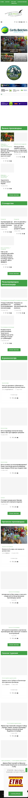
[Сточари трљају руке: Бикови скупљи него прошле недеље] (14, 486)
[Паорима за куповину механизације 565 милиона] (20, 293)
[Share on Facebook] (5, 161)
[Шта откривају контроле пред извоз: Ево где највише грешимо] (14, 417)
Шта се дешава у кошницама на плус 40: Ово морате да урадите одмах (20, 225)
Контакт (7, 1)
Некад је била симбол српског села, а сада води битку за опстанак (20, 149)
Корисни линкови (22, 1)
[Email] (21, 22)
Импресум (14, 3)
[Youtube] (19, 22)
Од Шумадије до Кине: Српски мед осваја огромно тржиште (7, 224)
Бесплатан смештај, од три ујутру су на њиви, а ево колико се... (21, 58)
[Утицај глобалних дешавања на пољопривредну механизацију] (7, 293)
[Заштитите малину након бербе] (7, 168)
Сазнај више (15, 794)
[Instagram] (18, 22)
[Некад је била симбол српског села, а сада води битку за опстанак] (20, 137)
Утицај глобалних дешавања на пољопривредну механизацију (7, 305)
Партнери (13, 1)
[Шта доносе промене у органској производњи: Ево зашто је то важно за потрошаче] (14, 616)
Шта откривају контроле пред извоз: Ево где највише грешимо (12, 431)
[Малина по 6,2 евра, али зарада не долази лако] (14, 535)
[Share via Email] (11, 161)
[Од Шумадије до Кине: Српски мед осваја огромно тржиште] (7, 212)
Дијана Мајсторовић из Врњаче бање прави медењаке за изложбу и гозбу (14, 764)
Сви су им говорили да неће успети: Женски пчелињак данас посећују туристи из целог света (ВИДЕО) (7, 257)
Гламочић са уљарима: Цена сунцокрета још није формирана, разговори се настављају (14, 50)
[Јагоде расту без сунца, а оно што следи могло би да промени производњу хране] (14, 580)
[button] (3, 48)
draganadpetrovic (9, 389)
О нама (2, 1)
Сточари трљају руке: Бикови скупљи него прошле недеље (11, 501)
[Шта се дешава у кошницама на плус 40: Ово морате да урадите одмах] (20, 212)
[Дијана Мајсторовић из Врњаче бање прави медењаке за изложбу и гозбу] (14, 749)
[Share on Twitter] (7, 161)
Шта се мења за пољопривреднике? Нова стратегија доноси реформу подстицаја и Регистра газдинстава (14, 466)
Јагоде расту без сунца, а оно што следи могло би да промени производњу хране (14, 596)
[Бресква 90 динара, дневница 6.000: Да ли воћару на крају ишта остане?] (7, 137)
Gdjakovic (7, 553)
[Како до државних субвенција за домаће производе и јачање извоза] (14, 371)
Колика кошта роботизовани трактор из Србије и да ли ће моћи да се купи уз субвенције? (7, 334)
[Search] (26, 22)
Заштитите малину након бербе (6, 181)
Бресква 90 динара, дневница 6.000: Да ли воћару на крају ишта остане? (7, 152)
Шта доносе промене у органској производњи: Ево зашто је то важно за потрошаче (14, 631)
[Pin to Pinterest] (9, 161)
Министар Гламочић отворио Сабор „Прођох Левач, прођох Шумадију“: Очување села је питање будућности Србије (14, 728)
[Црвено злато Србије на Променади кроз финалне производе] (14, 666)
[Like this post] (3, 161)
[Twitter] (16, 22)
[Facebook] (14, 22)
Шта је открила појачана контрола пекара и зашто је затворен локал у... (7, 58)
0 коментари (14, 394)
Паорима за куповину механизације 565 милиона (20, 305)
